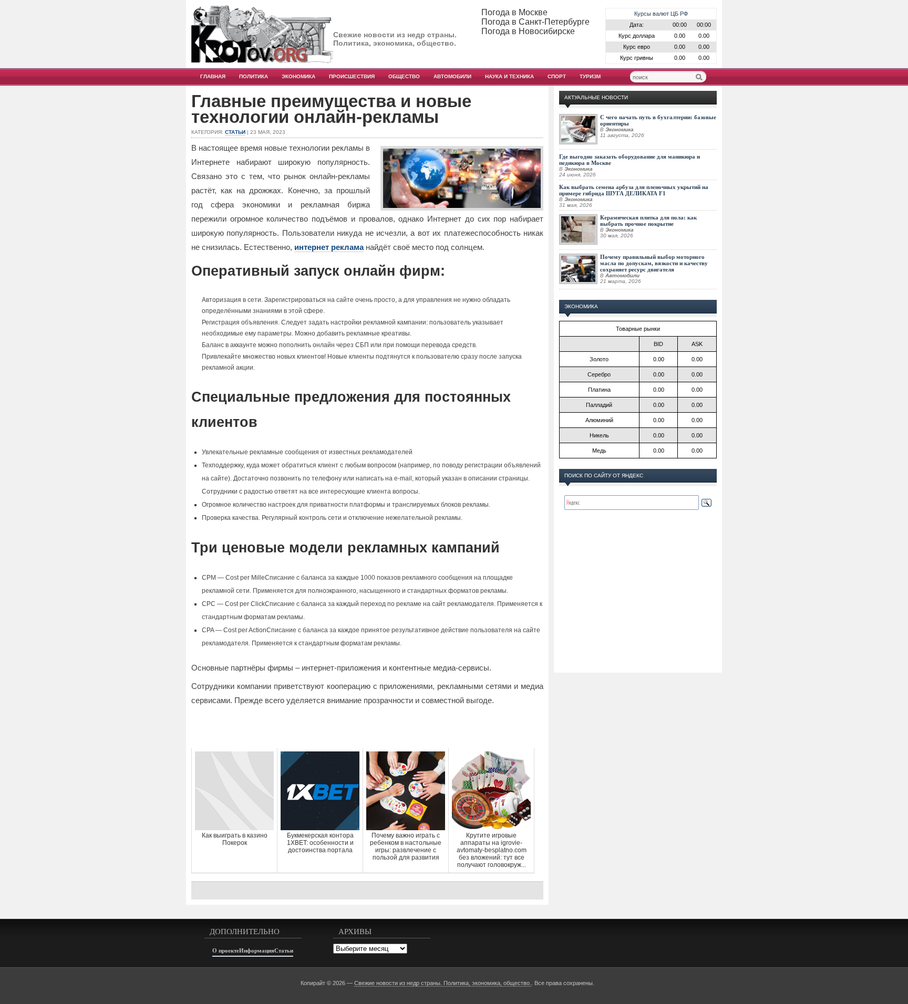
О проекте (225, 950)
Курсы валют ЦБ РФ (661, 14)
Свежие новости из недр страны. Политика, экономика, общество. (442, 983)
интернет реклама (329, 247)
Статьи (235, 132)
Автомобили (452, 76)
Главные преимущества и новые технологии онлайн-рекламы (331, 109)
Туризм (590, 76)
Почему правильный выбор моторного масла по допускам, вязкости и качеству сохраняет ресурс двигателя (654, 263)
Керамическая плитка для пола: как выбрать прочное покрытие (648, 220)
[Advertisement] (367, 727)
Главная (212, 76)
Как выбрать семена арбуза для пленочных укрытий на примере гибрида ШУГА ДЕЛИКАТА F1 (633, 190)
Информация (256, 950)
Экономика (298, 76)
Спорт (557, 76)
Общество (404, 76)
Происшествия (352, 76)
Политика (253, 76)
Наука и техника (509, 76)
